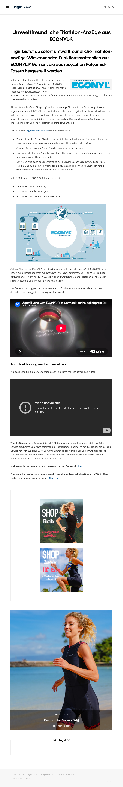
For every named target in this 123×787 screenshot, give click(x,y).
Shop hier (54, 478)
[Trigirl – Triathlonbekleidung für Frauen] (22, 7)
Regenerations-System (37, 130)
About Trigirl (61, 714)
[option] (61, 670)
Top (110, 781)
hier (80, 466)
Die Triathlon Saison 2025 (61, 720)
